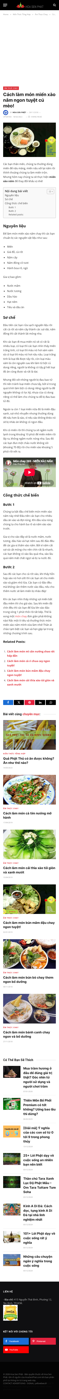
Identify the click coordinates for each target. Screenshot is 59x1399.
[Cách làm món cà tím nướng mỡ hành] (29, 789)
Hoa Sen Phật (19, 112)
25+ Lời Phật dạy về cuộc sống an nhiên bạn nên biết (38, 1160)
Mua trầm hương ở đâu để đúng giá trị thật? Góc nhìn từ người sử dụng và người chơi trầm (37, 1077)
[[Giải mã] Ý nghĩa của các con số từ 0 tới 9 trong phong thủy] (11, 1131)
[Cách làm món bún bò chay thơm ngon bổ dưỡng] (29, 954)
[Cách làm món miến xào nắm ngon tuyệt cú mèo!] (29, 140)
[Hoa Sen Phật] (29, 5)
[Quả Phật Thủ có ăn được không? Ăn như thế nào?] (29, 735)
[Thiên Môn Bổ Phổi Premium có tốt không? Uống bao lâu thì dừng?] (11, 1104)
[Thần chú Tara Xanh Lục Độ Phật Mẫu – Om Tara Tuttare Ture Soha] (11, 1182)
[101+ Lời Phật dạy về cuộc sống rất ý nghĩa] (11, 1237)
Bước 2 (12, 210)
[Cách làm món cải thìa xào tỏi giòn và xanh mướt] (29, 844)
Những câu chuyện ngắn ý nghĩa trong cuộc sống (37, 1261)
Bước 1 (12, 207)
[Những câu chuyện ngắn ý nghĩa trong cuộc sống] (11, 1260)
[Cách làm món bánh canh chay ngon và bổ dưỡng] (29, 1008)
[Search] (54, 5)
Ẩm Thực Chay (11, 88)
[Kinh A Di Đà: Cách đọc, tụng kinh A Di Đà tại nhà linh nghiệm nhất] (11, 1209)
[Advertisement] (29, 50)
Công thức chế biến (16, 203)
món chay (21, 616)
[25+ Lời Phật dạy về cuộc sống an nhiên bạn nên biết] (11, 1159)
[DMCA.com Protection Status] (10, 1319)
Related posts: (16, 214)
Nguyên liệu (12, 195)
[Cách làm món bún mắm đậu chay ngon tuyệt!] (29, 899)
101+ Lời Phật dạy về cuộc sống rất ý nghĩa (39, 1238)
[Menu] (5, 5)
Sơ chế (9, 199)
